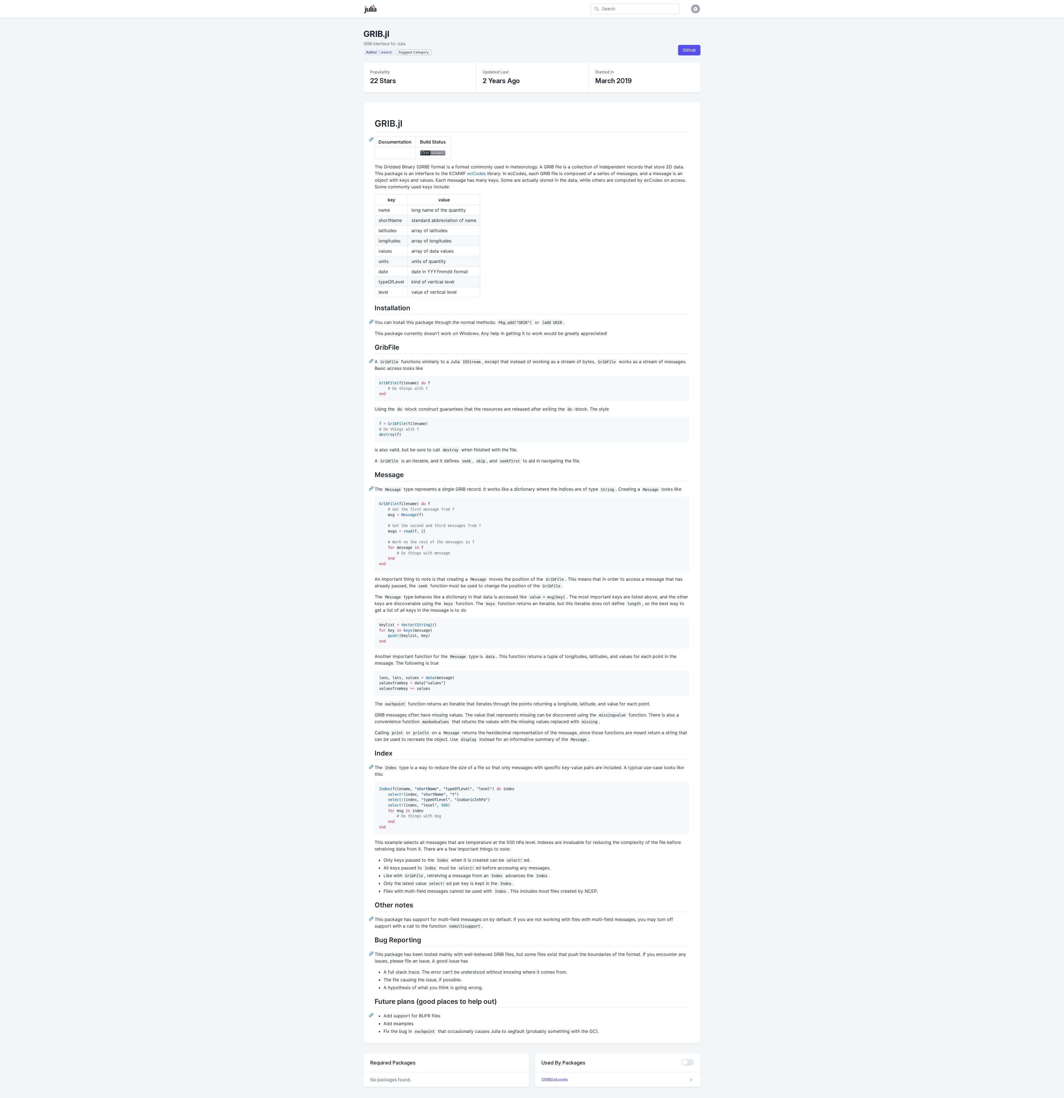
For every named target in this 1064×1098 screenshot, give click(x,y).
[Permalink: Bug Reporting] (372, 953)
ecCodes (476, 173)
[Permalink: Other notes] (372, 918)
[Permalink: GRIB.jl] (372, 139)
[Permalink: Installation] (372, 321)
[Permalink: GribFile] (372, 360)
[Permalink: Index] (372, 766)
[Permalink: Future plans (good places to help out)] (372, 1014)
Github (689, 50)
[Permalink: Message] (372, 488)
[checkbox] (688, 1062)
